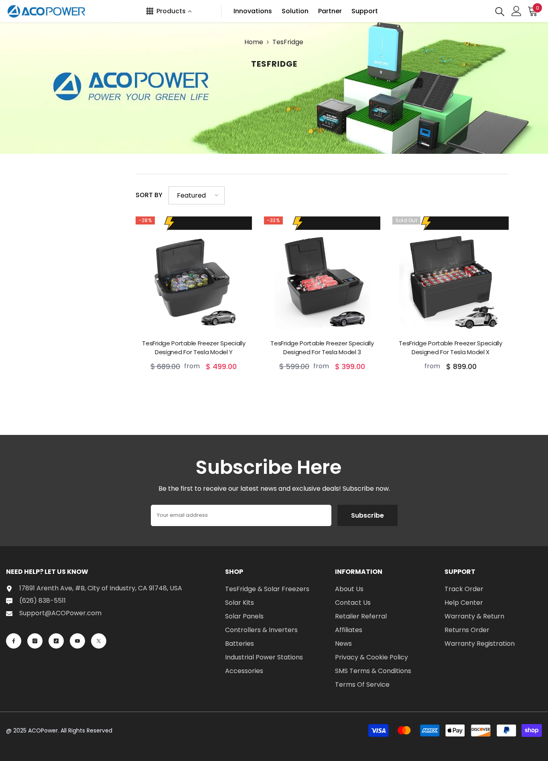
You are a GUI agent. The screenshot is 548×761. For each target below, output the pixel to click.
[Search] (499, 11)
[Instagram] (35, 641)
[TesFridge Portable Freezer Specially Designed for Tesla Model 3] (322, 274)
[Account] (516, 11)
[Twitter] (98, 641)
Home (253, 42)
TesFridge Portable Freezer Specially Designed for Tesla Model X (450, 347)
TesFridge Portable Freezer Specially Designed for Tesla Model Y (193, 347)
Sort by (149, 195)
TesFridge (287, 42)
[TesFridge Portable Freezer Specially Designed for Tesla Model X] (450, 274)
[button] (196, 195)
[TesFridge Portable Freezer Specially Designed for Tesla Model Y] (194, 274)
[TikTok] (56, 641)
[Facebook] (13, 641)
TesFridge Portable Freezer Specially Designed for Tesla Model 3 (321, 347)
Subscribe (367, 515)
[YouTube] (77, 641)
